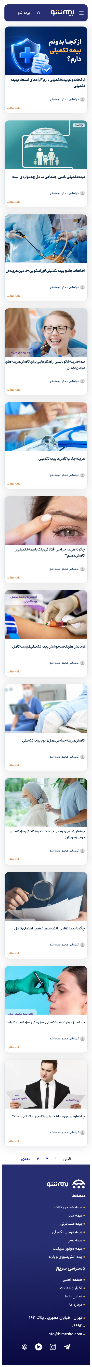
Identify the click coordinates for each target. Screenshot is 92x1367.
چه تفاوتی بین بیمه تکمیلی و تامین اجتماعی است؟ (48, 1116)
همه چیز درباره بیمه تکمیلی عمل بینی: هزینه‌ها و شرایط (45, 1022)
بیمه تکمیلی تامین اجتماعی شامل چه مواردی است (48, 177)
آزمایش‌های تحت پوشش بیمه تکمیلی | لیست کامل (48, 647)
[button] (81, 13)
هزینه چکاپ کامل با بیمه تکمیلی (61, 459)
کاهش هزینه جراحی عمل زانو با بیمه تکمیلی (53, 740)
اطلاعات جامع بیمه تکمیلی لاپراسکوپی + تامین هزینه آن (45, 271)
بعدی (25, 1159)
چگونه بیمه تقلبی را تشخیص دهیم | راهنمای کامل (49, 928)
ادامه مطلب (14, 108)
